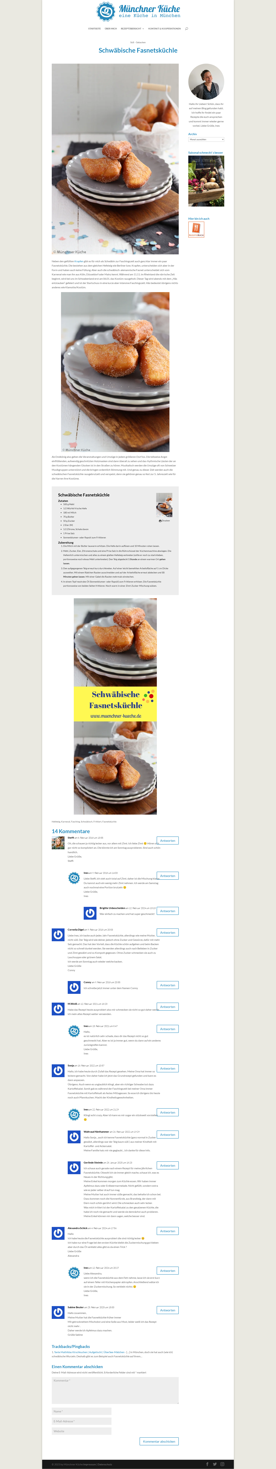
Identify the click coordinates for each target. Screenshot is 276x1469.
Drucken (165, 520)
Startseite (94, 28)
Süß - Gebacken (138, 42)
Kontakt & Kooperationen (164, 28)
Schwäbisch (86, 821)
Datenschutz (105, 1464)
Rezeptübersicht (131, 28)
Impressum (89, 1464)
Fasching (75, 821)
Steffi (71, 837)
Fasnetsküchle (109, 821)
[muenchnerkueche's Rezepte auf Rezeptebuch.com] (196, 236)
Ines (86, 872)
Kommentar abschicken (159, 1441)
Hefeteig (56, 821)
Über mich (111, 28)
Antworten (167, 840)
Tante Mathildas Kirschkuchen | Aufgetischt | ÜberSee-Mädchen (89, 1352)
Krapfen (78, 261)
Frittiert (97, 821)
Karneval (65, 821)
